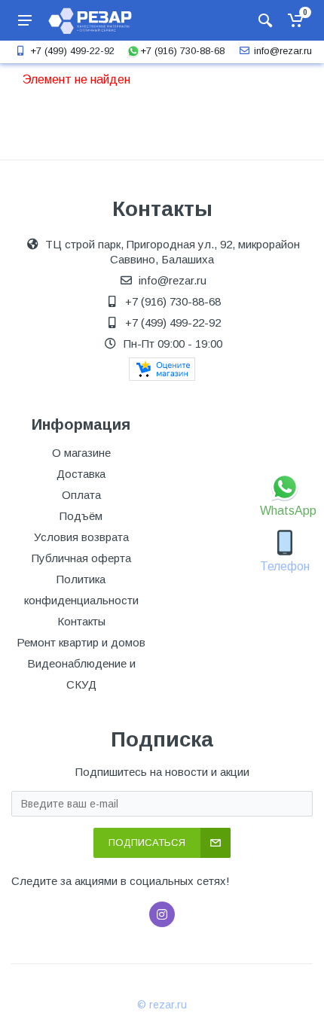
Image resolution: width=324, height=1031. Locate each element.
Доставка (81, 473)
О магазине (81, 452)
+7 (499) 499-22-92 (72, 50)
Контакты (81, 621)
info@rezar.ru (283, 50)
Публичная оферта (81, 558)
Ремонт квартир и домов (81, 642)
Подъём (81, 515)
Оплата (81, 494)
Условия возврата (81, 537)
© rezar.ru (162, 1005)
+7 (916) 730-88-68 (182, 50)
